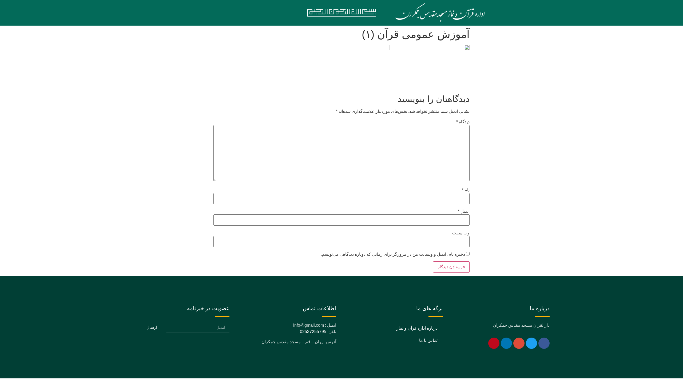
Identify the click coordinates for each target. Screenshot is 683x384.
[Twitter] (531, 343)
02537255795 (313, 331)
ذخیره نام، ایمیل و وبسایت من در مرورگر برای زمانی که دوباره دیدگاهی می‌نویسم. (393, 254)
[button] (240, 13)
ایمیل (464, 211)
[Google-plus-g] (519, 343)
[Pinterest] (493, 343)
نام (466, 190)
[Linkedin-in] (506, 343)
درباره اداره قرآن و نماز (417, 328)
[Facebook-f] (544, 343)
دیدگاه (463, 122)
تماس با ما (428, 340)
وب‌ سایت (461, 233)
